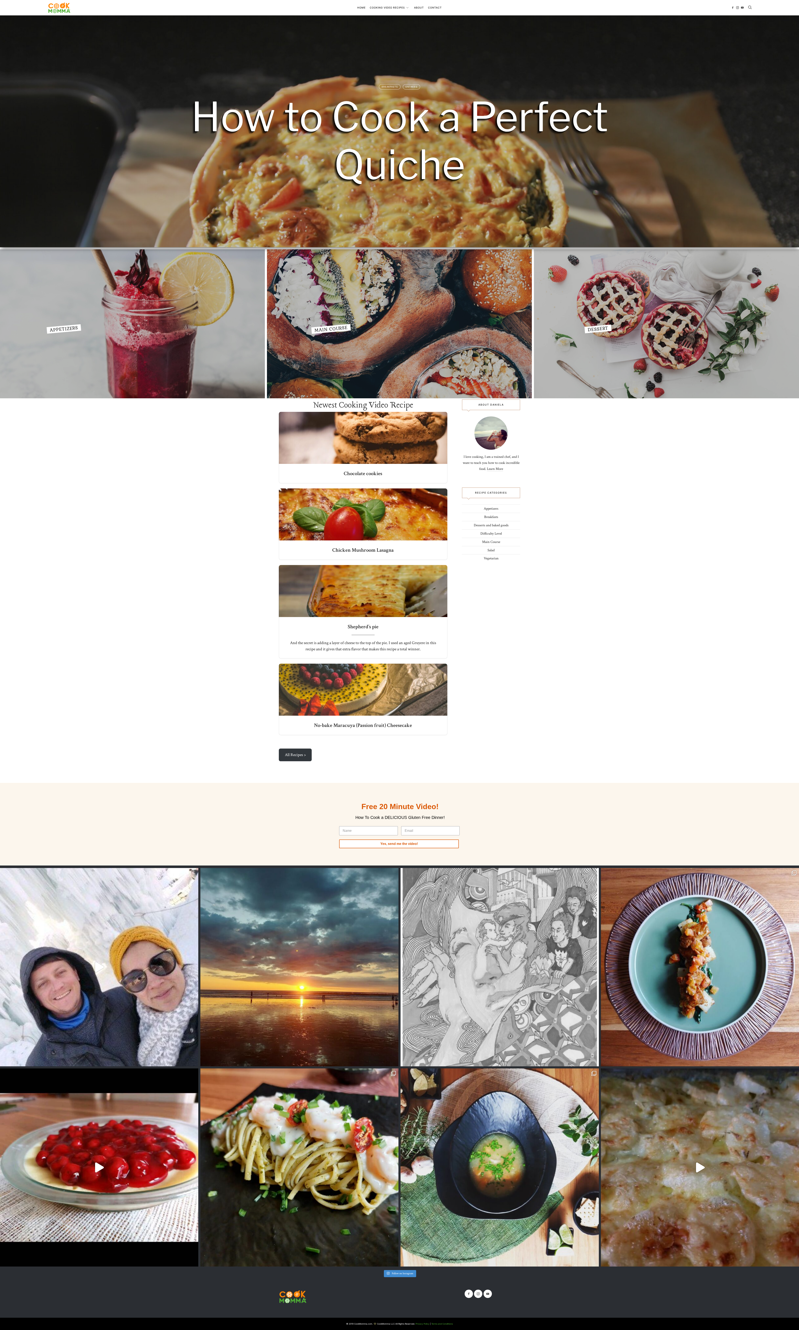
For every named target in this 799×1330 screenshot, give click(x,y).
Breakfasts (390, 86)
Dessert (666, 323)
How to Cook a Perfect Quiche (399, 141)
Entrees (411, 86)
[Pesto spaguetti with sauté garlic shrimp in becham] (299, 1167)
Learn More (495, 469)
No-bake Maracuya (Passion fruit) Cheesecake (363, 725)
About (419, 7)
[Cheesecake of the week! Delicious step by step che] (99, 1167)
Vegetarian (491, 558)
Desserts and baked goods (491, 525)
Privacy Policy (422, 1324)
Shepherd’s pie (363, 626)
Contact (435, 7)
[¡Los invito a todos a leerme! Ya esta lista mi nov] (500, 967)
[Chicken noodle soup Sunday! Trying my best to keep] (500, 1167)
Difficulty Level (491, 533)
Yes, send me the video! (399, 844)
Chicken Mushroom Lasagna (363, 550)
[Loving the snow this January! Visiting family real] (99, 967)
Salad (491, 550)
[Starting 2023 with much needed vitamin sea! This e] (299, 967)
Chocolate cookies (363, 473)
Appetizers (132, 323)
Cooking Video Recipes (387, 7)
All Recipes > (295, 755)
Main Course (399, 323)
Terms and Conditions (442, 1324)
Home (361, 7)
